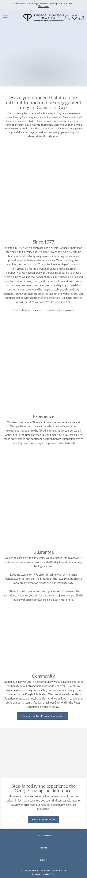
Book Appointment (43, 819)
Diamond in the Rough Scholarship (42, 716)
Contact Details (43, 835)
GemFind (50, 874)
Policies (43, 848)
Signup (43, 860)
